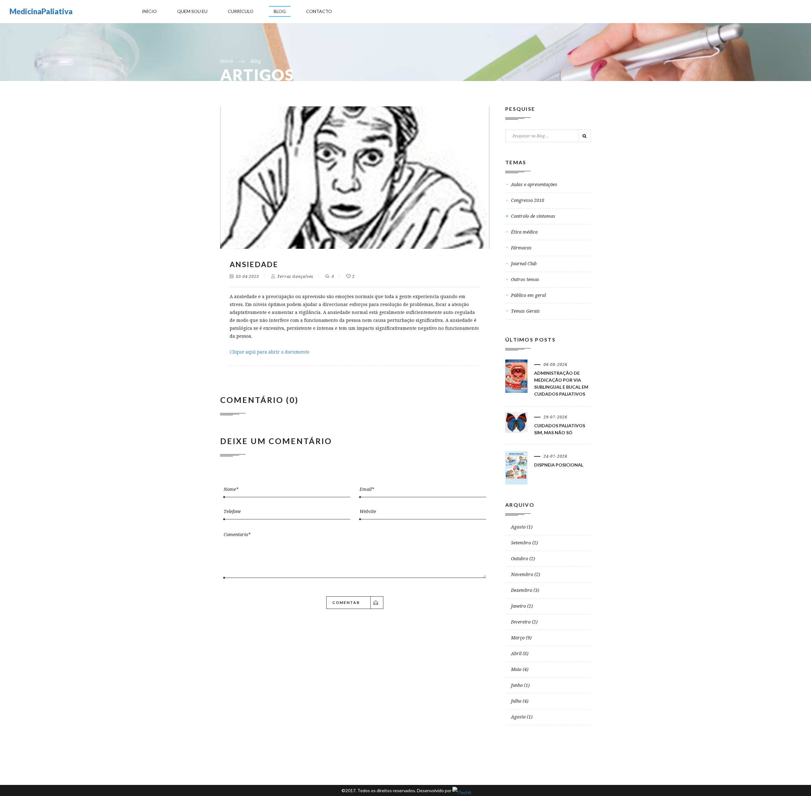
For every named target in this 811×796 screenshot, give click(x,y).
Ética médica (524, 232)
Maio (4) (519, 669)
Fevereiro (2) (524, 621)
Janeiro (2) (522, 606)
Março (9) (521, 637)
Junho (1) (520, 685)
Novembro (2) (525, 574)
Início (226, 61)
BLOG (280, 11)
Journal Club (524, 263)
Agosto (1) (522, 527)
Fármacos (521, 247)
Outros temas (525, 279)
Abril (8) (519, 653)
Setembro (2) (524, 542)
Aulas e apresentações (534, 184)
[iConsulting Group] (461, 790)
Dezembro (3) (525, 590)
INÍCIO (149, 11)
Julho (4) (519, 701)
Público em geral (528, 295)
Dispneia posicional (558, 464)
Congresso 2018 (527, 200)
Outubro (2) (523, 558)
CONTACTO (319, 11)
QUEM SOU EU (192, 11)
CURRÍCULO (240, 11)
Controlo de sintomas (533, 216)
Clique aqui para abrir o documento (270, 351)
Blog (256, 61)
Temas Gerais (525, 311)
